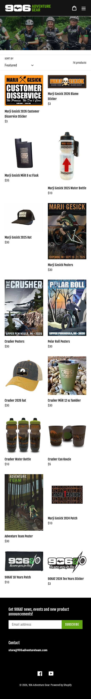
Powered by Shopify (61, 685)
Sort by (9, 58)
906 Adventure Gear (39, 685)
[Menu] (83, 8)
